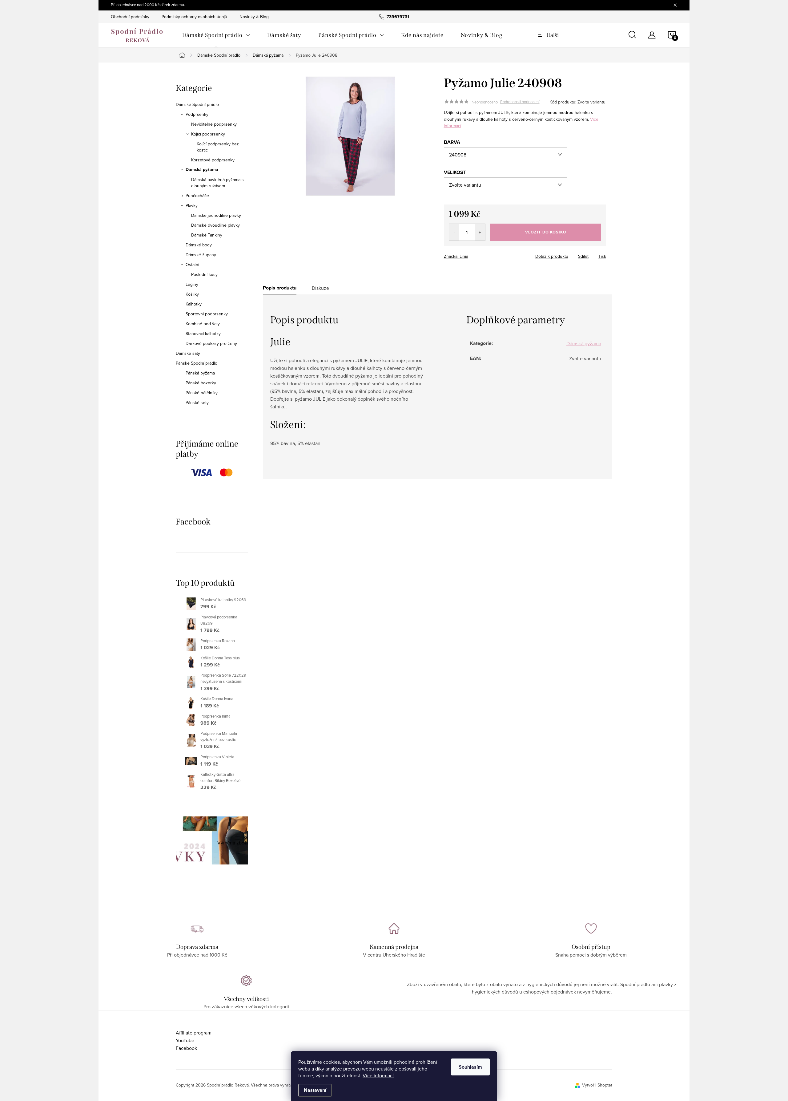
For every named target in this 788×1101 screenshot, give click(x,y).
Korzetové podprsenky (213, 160)
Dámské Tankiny (206, 235)
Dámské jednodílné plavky (216, 215)
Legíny (192, 284)
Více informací (378, 1075)
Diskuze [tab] (320, 288)
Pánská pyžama (200, 373)
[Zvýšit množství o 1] (480, 232)
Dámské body (199, 245)
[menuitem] (216, 35)
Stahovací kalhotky (203, 333)
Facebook (186, 1048)
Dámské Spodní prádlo (197, 104)
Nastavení (315, 1090)
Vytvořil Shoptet (597, 1085)
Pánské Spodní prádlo (196, 363)
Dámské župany (201, 255)
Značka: (456, 256)
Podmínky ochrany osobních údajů (194, 17)
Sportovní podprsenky (207, 314)
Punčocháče (197, 195)
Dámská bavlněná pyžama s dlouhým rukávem (217, 182)
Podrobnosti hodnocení (520, 101)
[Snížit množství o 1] (454, 232)
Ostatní (192, 264)
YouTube (185, 1040)
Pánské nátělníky (202, 393)
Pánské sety (197, 402)
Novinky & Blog (254, 17)
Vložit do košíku (545, 232)
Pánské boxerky (201, 383)
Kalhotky (194, 304)
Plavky (192, 205)
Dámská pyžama (202, 170)
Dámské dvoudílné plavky (215, 225)
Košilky (192, 294)
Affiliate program (193, 1032)
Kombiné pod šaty (203, 324)
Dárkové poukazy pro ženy (211, 343)
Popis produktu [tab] (279, 288)
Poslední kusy (204, 274)
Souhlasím (470, 1067)
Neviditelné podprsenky (214, 124)
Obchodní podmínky (130, 17)
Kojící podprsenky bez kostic (218, 147)
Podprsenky (197, 114)
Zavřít (478, 254)
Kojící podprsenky (208, 134)
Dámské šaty (188, 353)
